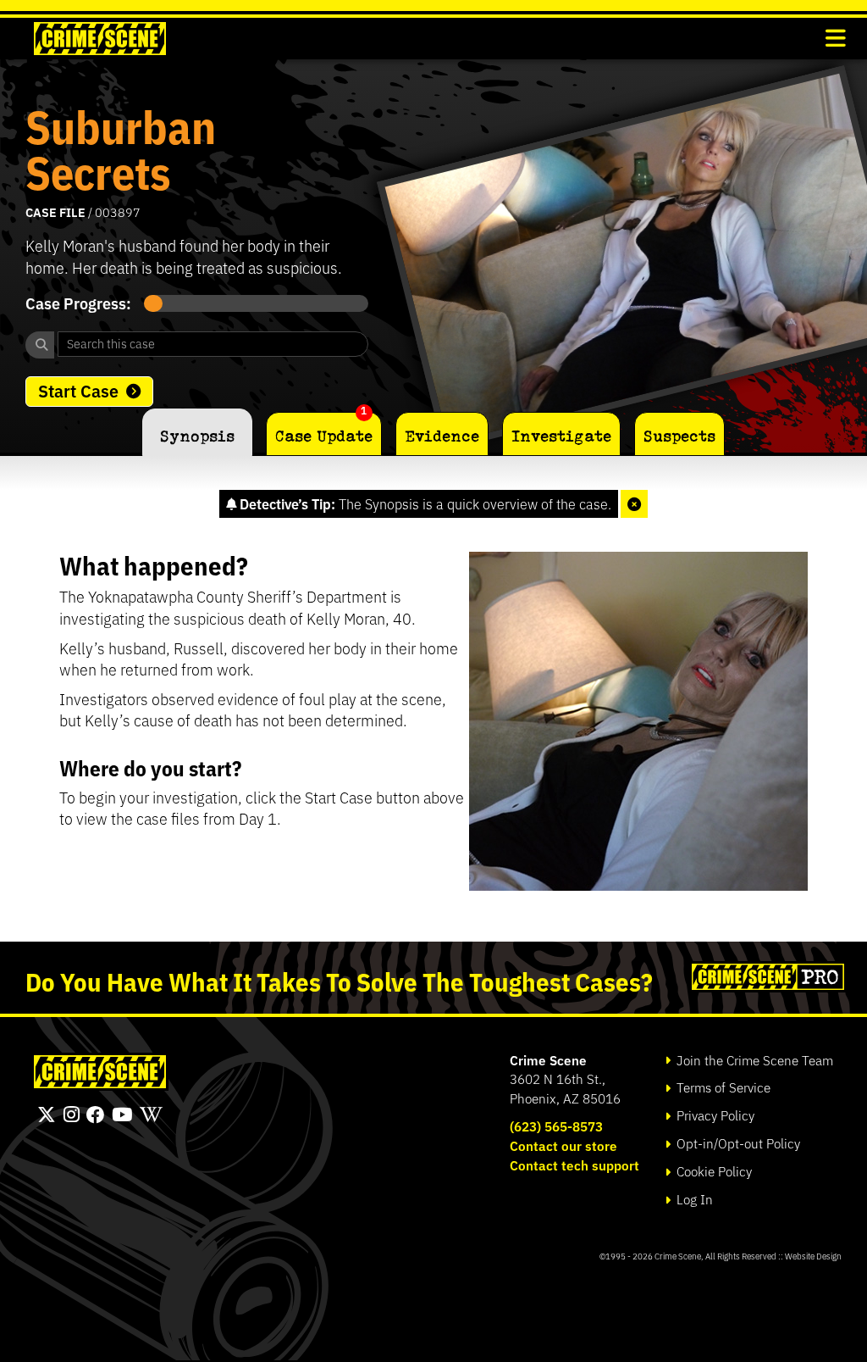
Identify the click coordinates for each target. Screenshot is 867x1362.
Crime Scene (548, 1060)
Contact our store (563, 1145)
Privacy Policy (713, 1115)
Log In (693, 1199)
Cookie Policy (712, 1171)
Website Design (813, 1255)
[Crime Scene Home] (99, 38)
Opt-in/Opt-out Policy (736, 1143)
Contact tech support (574, 1165)
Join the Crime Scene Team (753, 1060)
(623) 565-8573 (556, 1126)
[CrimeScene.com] (99, 1072)
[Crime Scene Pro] (765, 977)
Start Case (78, 390)
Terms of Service (721, 1087)
